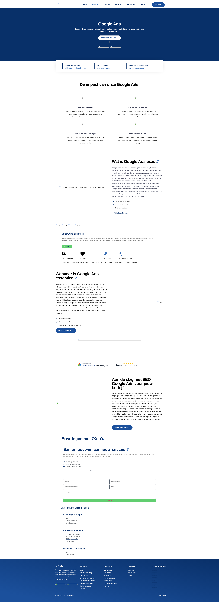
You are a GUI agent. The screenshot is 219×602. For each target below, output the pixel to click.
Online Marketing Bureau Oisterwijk (154, 578)
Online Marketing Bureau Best (154, 571)
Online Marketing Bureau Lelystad (154, 577)
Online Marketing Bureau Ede (154, 573)
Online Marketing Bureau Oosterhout (154, 579)
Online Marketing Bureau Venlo (154, 584)
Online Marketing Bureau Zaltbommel (154, 587)
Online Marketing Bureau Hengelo (154, 575)
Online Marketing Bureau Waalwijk (154, 585)
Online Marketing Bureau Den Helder (154, 572)
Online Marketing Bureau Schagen (154, 582)
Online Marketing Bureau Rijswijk (154, 580)
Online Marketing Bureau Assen (154, 570)
